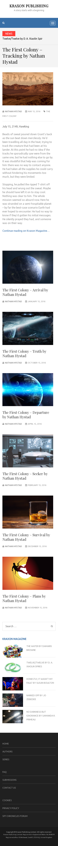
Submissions (9, 780)
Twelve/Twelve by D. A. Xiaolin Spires (23, 38)
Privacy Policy (10, 808)
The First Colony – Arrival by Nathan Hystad (25, 292)
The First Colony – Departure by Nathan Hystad (25, 414)
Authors (7, 751)
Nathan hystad (13, 363)
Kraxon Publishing (29, 5)
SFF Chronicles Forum (15, 816)
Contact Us (9, 787)
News (8, 33)
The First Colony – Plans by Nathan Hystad (24, 598)
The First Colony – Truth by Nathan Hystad (24, 353)
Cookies (7, 800)
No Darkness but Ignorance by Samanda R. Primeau (40, 716)
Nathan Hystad (13, 111)
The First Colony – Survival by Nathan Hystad (26, 537)
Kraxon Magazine (14, 638)
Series (5, 759)
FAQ (4, 772)
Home (5, 743)
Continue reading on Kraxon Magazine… (26, 230)
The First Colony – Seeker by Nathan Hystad (25, 476)
